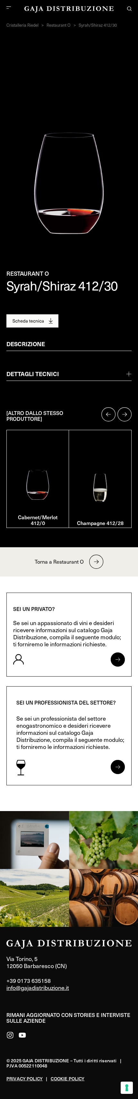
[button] (108, 414)
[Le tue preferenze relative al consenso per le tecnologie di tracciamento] (127, 1088)
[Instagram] (10, 1035)
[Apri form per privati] (118, 659)
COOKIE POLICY (68, 1078)
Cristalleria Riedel (22, 25)
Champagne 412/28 (100, 523)
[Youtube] (22, 1035)
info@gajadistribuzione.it (37, 988)
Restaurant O (59, 25)
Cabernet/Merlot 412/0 (37, 520)
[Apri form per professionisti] (118, 767)
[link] (34, 840)
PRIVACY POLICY (24, 1078)
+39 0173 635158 (28, 980)
